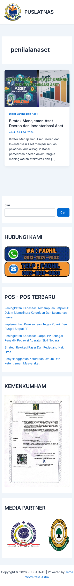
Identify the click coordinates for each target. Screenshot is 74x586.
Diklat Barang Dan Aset (23, 113)
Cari (7, 205)
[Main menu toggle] (65, 12)
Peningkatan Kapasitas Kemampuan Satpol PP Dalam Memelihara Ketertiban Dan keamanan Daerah (37, 312)
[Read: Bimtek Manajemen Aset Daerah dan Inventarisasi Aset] (37, 88)
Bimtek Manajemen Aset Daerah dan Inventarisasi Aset (36, 123)
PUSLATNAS (39, 12)
